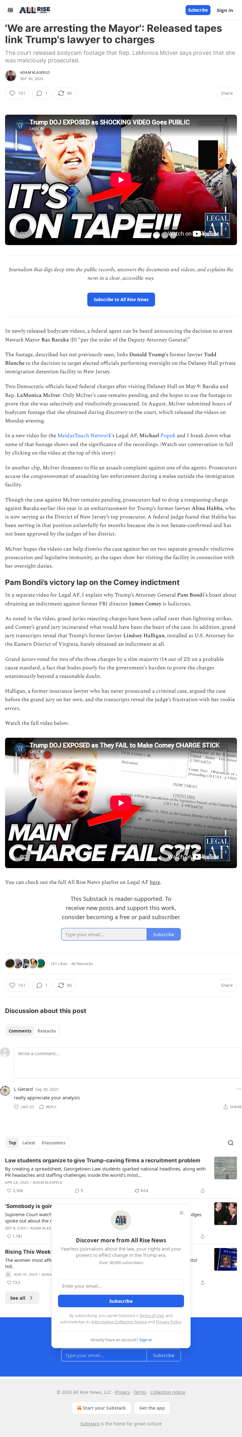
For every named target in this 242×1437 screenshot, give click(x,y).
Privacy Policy (168, 1322)
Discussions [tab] (53, 1143)
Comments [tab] (20, 1031)
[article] (121, 1175)
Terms (140, 1392)
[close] (181, 1213)
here (155, 882)
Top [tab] (12, 1143)
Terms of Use (151, 1315)
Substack (89, 1424)
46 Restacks (82, 963)
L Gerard (23, 1089)
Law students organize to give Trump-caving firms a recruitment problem (102, 1160)
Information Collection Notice (119, 1322)
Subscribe (198, 10)
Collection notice (167, 1392)
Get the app (152, 1408)
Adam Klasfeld (35, 72)
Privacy (122, 1392)
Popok (168, 436)
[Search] (230, 1142)
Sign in (225, 10)
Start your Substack (104, 1408)
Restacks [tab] (46, 1031)
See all (18, 1298)
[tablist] (32, 1031)
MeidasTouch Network (84, 436)
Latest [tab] (28, 1143)
